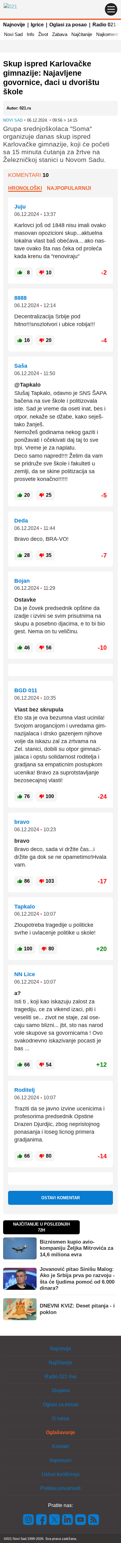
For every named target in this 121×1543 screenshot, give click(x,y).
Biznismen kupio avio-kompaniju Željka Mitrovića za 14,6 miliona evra (76, 1248)
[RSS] (93, 1519)
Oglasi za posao (68, 24)
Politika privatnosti (60, 1488)
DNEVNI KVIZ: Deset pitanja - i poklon (77, 1309)
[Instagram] (28, 1519)
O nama (60, 1418)
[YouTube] (80, 1519)
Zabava (59, 34)
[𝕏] (54, 1519)
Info (30, 34)
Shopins (61, 1390)
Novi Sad (13, 34)
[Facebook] (41, 1519)
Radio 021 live (61, 1376)
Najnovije (14, 24)
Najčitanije (81, 34)
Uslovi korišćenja (60, 1474)
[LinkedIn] (67, 1519)
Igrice (37, 24)
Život (43, 34)
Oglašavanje (60, 1432)
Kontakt (60, 1446)
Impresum (60, 1460)
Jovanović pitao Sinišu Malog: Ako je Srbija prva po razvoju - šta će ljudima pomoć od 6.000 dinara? (77, 1278)
